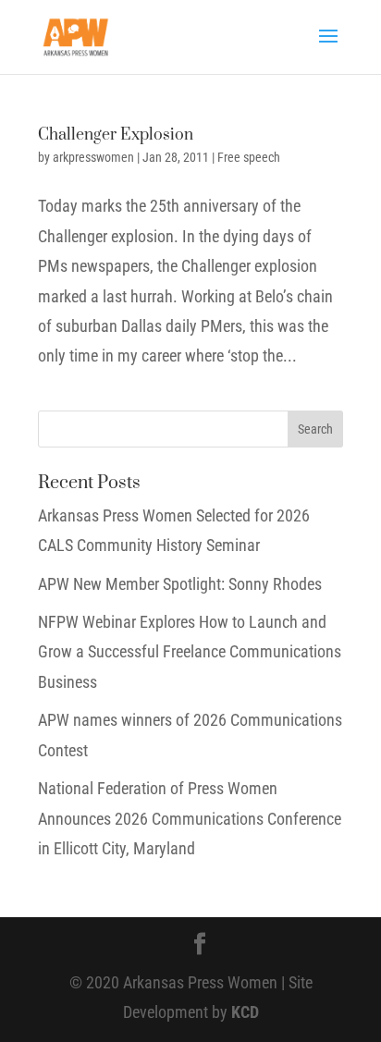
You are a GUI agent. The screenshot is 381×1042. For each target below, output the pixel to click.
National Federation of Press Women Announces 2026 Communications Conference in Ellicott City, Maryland (189, 818)
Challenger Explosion (115, 135)
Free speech (248, 157)
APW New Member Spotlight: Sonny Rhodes (180, 584)
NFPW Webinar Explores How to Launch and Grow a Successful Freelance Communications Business (189, 652)
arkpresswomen (93, 157)
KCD (245, 1012)
